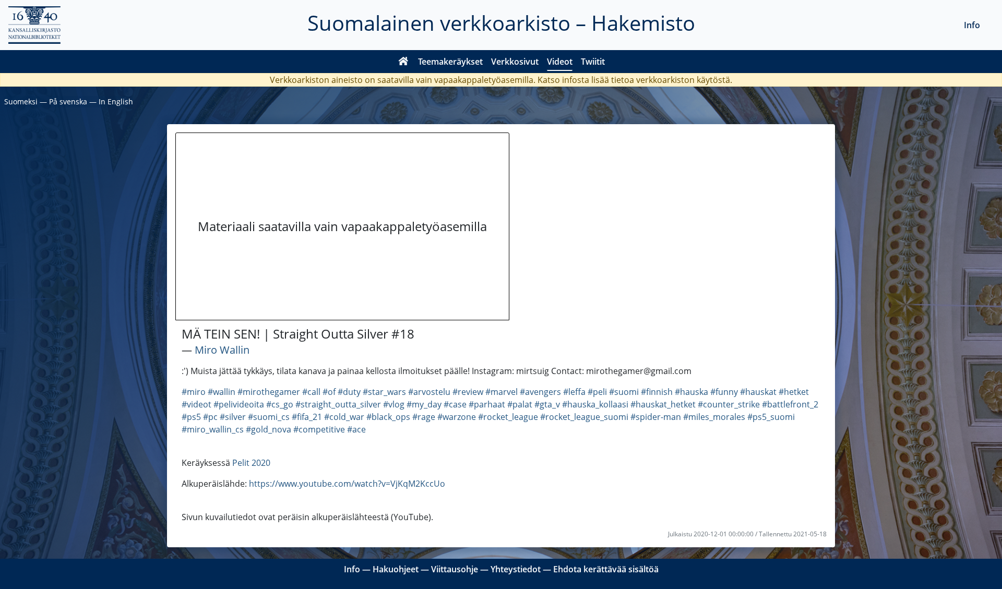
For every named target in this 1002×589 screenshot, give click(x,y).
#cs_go (279, 404)
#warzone (456, 417)
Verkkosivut (515, 61)
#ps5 (191, 417)
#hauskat (758, 392)
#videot (196, 404)
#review (467, 392)
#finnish (657, 392)
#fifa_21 (307, 417)
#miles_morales (714, 417)
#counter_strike (729, 404)
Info (972, 25)
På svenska (68, 101)
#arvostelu (429, 392)
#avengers (540, 392)
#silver (233, 417)
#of (329, 392)
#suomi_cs (269, 417)
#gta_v (547, 404)
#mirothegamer (268, 392)
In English (116, 101)
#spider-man (655, 417)
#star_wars (384, 392)
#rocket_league (508, 417)
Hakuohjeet (396, 569)
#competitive (319, 429)
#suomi (624, 392)
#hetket (794, 392)
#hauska (691, 392)
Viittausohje (454, 569)
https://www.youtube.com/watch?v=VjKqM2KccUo (347, 483)
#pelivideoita (238, 404)
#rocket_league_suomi (584, 417)
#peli (597, 392)
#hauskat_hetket (663, 404)
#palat (519, 404)
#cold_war (344, 417)
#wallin (221, 392)
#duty (349, 392)
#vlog (393, 404)
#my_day (424, 404)
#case (455, 404)
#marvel (501, 392)
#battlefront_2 (790, 404)
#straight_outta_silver (338, 404)
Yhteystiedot (516, 569)
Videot (559, 61)
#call (311, 392)
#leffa (574, 392)
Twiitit (593, 61)
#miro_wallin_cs (213, 429)
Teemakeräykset (450, 61)
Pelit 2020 (251, 462)
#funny (724, 392)
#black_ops (388, 417)
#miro (194, 392)
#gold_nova (268, 429)
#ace (356, 429)
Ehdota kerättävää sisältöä (606, 569)
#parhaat (487, 404)
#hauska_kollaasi (595, 404)
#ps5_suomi (771, 417)
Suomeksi (21, 101)
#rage (423, 417)
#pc (210, 417)
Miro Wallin (222, 350)
